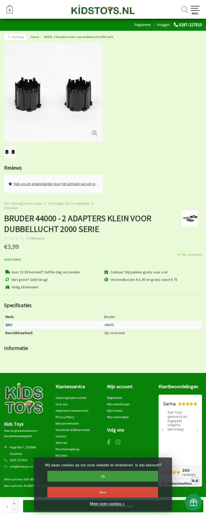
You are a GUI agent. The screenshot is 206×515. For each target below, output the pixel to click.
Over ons (62, 404)
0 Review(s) (37, 238)
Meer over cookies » (107, 503)
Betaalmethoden (67, 423)
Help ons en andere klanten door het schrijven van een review (58, 184)
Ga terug (17, 37)
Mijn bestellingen (118, 404)
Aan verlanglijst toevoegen (23, 203)
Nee (102, 492)
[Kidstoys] (103, 9)
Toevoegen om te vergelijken (69, 203)
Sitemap (61, 443)
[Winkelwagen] (9, 12)
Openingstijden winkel (71, 398)
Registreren (143, 24)
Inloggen (163, 24)
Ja (103, 476)
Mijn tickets (115, 411)
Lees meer (12, 259)
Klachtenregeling (67, 449)
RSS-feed (61, 455)
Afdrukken (11, 208)
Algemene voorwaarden (72, 411)
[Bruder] (188, 218)
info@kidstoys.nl (21, 466)
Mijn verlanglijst (118, 417)
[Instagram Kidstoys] (119, 443)
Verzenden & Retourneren (73, 430)
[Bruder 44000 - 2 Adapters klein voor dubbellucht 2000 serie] (53, 92)
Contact (61, 436)
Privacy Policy (65, 417)
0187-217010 (190, 24)
